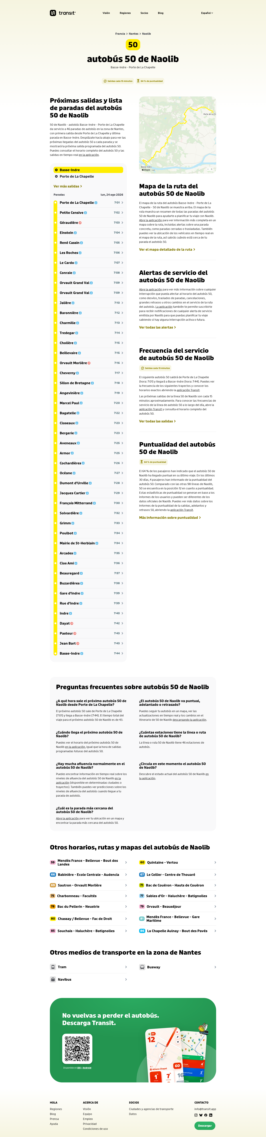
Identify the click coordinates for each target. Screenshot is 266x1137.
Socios (144, 12)
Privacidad (90, 1123)
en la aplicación (89, 154)
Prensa (54, 1119)
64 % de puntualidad (152, 81)
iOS (79, 1067)
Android (87, 1067)
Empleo (88, 1119)
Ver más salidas (66, 186)
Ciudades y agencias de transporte (151, 1109)
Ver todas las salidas (156, 421)
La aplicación (163, 306)
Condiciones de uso (95, 1128)
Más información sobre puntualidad (168, 517)
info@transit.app (205, 1109)
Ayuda (54, 1123)
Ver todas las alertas (156, 327)
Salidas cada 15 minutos (120, 81)
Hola (53, 1102)
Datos (133, 1114)
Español (206, 12)
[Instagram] (195, 1115)
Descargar (205, 1126)
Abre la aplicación (150, 220)
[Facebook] (205, 1115)
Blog (160, 12)
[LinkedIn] (210, 1115)
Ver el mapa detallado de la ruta (165, 249)
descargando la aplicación (189, 719)
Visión (106, 12)
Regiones (125, 12)
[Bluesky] (200, 1115)
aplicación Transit (188, 390)
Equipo (87, 1114)
